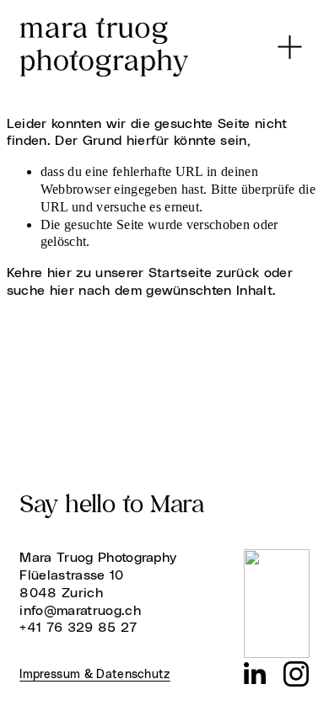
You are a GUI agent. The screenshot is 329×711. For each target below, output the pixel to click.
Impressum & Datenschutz (94, 675)
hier (59, 273)
